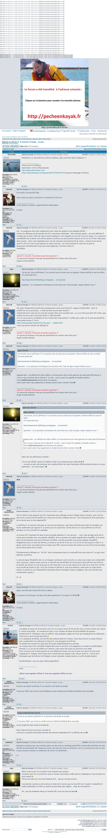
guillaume (16, 143)
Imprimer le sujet (8, 149)
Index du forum (7, 139)
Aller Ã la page (81, 146)
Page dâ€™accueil (69, 131)
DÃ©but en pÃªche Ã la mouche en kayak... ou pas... (23, 142)
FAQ (94, 131)
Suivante (104, 146)
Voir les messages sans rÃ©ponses (9, 136)
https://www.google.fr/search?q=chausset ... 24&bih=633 (40, 323)
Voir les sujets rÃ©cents (23, 136)
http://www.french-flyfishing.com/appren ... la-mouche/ (43, 280)
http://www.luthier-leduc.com (33, 170)
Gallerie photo (84, 131)
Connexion (7, 131)
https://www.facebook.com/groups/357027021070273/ (44, 173)
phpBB (48, 831)
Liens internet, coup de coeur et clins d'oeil (36, 139)
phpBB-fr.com (57, 832)
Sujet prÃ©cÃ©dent (90, 149)
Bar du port (17, 139)
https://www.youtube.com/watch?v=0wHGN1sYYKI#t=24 (39, 198)
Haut (4, 186)
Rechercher (102, 131)
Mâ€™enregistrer (19, 131)
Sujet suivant (102, 149)
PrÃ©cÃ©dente (91, 146)
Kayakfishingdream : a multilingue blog (46, 131)
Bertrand (11, 143)
